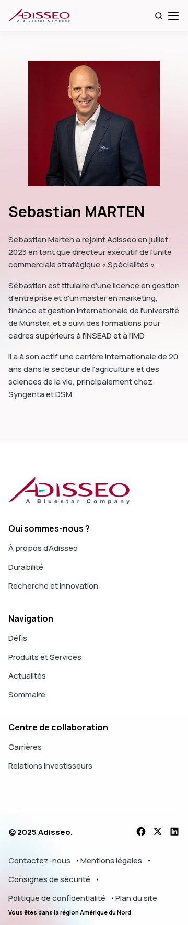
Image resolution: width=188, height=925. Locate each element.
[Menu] (173, 15)
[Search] (159, 15)
